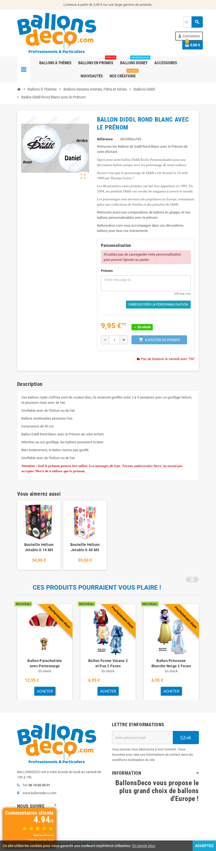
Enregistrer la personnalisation (158, 304)
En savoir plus (143, 846)
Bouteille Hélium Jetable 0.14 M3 (38, 547)
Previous (188, 579)
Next (196, 579)
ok (188, 737)
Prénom (107, 271)
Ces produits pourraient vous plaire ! (97, 587)
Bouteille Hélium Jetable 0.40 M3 (85, 547)
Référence (105, 139)
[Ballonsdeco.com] (56, 32)
